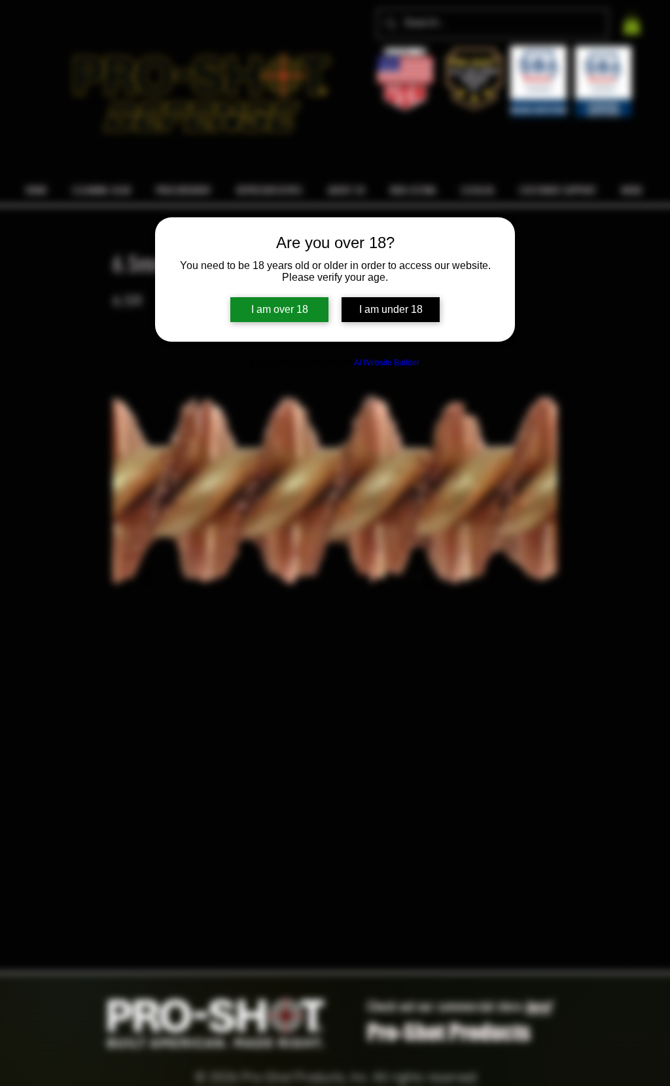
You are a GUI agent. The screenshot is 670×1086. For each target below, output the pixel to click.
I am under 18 (391, 309)
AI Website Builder (386, 362)
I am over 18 (279, 309)
